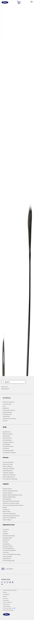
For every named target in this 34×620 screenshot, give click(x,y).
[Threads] (12, 582)
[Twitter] (4, 582)
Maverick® (5, 389)
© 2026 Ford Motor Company (9, 590)
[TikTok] (2, 584)
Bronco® (4, 387)
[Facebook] (2, 582)
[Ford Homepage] (6, 615)
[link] (5, 592)
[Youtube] (7, 582)
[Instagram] (10, 582)
